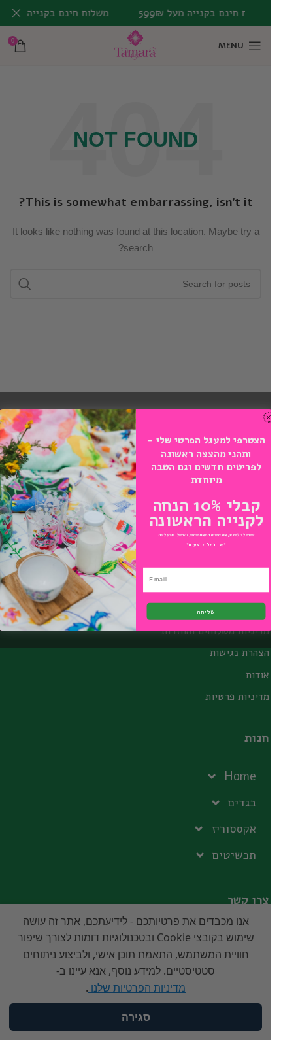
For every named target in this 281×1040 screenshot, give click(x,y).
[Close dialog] (268, 417)
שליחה (206, 611)
